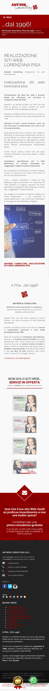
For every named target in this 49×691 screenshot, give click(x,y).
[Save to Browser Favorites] (25, 597)
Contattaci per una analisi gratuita (17, 358)
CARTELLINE (12, 627)
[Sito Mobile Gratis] (24, 466)
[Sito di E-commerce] (24, 446)
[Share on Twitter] (21, 597)
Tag (27, 684)
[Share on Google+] (10, 597)
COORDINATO (12, 623)
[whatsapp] (33, 680)
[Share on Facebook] (3, 597)
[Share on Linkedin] (14, 597)
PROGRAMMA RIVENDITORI (18, 610)
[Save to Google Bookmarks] (7, 597)
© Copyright (6, 684)
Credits (3, 686)
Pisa (27, 686)
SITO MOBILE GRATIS (15, 612)
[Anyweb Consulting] (24, 7)
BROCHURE (11, 621)
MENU (9, 17)
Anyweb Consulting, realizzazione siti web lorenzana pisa (24, 265)
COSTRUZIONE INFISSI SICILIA (18, 618)
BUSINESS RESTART (14, 607)
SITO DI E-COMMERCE (15, 614)
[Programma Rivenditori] (24, 424)
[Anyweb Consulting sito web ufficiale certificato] (18, 682)
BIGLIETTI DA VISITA (15, 625)
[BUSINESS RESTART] (24, 403)
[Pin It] (18, 597)
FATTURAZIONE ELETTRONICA (19, 616)
